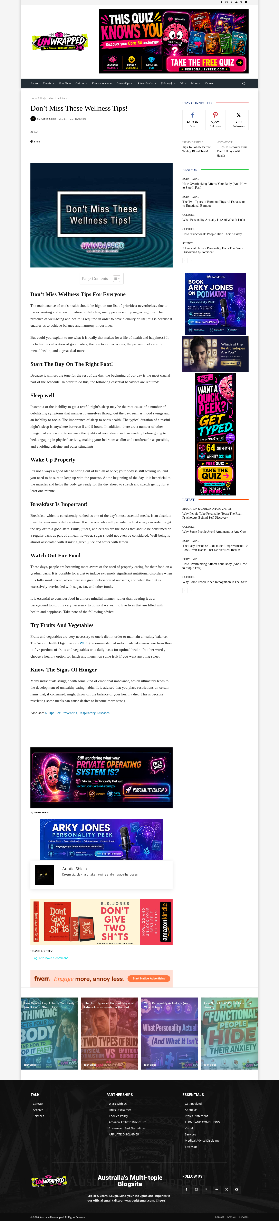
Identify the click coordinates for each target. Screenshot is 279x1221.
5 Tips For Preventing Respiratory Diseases (77, 713)
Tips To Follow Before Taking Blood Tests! (196, 149)
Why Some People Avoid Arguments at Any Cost (214, 531)
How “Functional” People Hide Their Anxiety (212, 234)
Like (192, 112)
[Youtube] (246, 2)
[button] (244, 83)
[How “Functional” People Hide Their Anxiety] (229, 1034)
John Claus (30, 1064)
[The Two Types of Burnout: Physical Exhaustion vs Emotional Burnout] (109, 1034)
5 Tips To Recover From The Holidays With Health (232, 151)
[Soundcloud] (236, 2)
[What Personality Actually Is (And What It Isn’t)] (169, 1034)
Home (33, 98)
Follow (215, 112)
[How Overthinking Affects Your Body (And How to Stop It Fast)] (49, 1034)
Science (187, 243)
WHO (84, 643)
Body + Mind (47, 98)
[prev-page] (184, 260)
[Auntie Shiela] (33, 118)
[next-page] (191, 260)
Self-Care (62, 98)
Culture (188, 214)
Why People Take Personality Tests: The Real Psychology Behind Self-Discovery (211, 515)
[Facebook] (221, 2)
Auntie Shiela (48, 118)
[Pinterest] (231, 2)
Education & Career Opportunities (207, 508)
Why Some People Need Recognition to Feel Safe (214, 582)
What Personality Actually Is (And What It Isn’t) (213, 219)
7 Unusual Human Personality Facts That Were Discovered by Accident (212, 250)
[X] (241, 2)
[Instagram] (226, 2)
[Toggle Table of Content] (114, 278)
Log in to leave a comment (50, 958)
